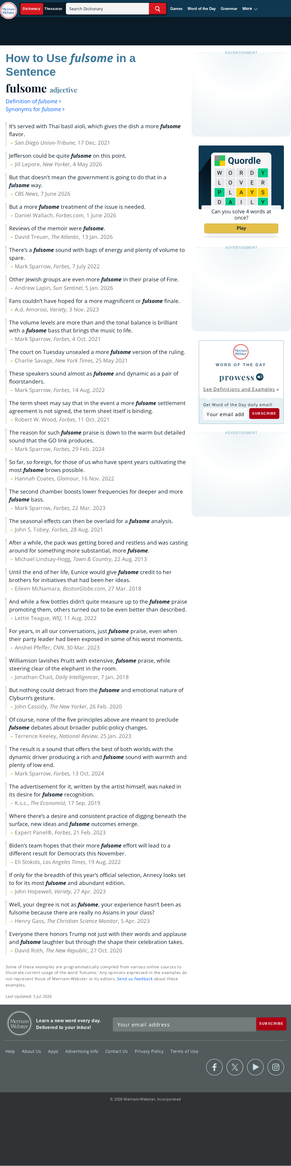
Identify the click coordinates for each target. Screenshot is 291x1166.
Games (176, 9)
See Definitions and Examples (239, 389)
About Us (32, 1051)
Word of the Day (202, 9)
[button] (250, 8)
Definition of (31, 101)
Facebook (214, 1067)
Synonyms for (33, 109)
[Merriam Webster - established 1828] (8, 7)
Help (10, 1051)
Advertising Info (82, 1051)
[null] (259, 377)
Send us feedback (135, 978)
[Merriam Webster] (241, 352)
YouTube (255, 1067)
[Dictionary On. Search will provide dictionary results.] (43, 9)
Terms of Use (184, 1051)
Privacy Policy (150, 1051)
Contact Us (117, 1051)
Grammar (229, 9)
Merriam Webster (19, 1023)
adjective (63, 89)
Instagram (275, 1067)
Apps (54, 1051)
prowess (237, 376)
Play (241, 228)
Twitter (234, 1067)
